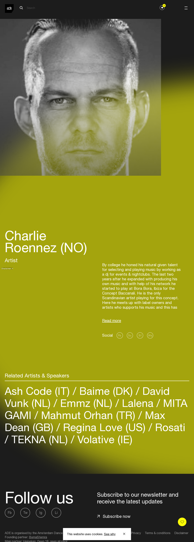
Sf (140, 335)
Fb (119, 335)
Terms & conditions (158, 533)
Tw (25, 513)
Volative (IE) (103, 439)
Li (56, 513)
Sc (129, 335)
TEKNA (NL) (39, 439)
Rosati (168, 427)
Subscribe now (117, 516)
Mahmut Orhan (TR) (88, 415)
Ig (40, 513)
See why (110, 534)
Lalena (137, 403)
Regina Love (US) (104, 427)
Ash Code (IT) (39, 391)
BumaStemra (38, 537)
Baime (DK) (106, 391)
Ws (150, 335)
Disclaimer (6, 268)
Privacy (136, 533)
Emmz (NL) (86, 403)
